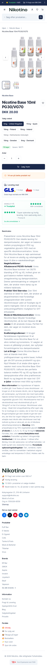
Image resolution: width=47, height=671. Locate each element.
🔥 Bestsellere (8, 638)
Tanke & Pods (7, 541)
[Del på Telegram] (26, 515)
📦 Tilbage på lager (10, 635)
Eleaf (4, 581)
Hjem (4, 28)
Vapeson (5, 584)
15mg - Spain (31, 124)
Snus (4, 552)
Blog (4, 609)
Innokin (5, 574)
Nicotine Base (28, 236)
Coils (4, 538)
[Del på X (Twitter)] (10, 515)
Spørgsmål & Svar (9, 606)
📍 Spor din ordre (9, 645)
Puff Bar (5, 527)
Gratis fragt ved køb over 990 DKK (16, 194)
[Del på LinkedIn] (21, 515)
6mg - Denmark (27, 140)
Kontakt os (6, 599)
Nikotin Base (14, 28)
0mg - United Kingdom (13, 124)
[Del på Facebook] (4, 515)
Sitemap (5, 504)
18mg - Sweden (10, 140)
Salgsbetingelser (9, 613)
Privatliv (5, 616)
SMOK (4, 566)
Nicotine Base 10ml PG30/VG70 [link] (15, 31)
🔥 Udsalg (6, 628)
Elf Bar (4, 563)
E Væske (5, 531)
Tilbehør (5, 548)
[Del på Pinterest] (15, 515)
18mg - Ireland (26, 129)
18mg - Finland (10, 129)
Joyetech (6, 577)
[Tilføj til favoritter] (43, 103)
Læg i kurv (25, 167)
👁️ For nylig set (8, 631)
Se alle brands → (9, 588)
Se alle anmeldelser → (12, 221)
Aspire (4, 570)
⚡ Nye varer (7, 642)
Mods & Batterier (9, 545)
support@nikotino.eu (10, 495)
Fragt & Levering (9, 602)
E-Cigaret (6, 534)
